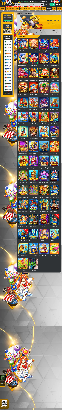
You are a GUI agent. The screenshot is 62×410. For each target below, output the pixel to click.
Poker (29, 8)
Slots (17, 8)
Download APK (24, 1)
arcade (25, 8)
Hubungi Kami (43, 1)
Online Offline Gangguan (8, 92)
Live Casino (38, 8)
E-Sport (13, 8)
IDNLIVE (21, 8)
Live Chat (33, 1)
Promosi (59, 8)
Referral (54, 8)
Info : (3, 10)
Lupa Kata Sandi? (53, 1)
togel (34, 8)
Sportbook (8, 8)
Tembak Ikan (49, 8)
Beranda (3, 8)
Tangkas (44, 8)
